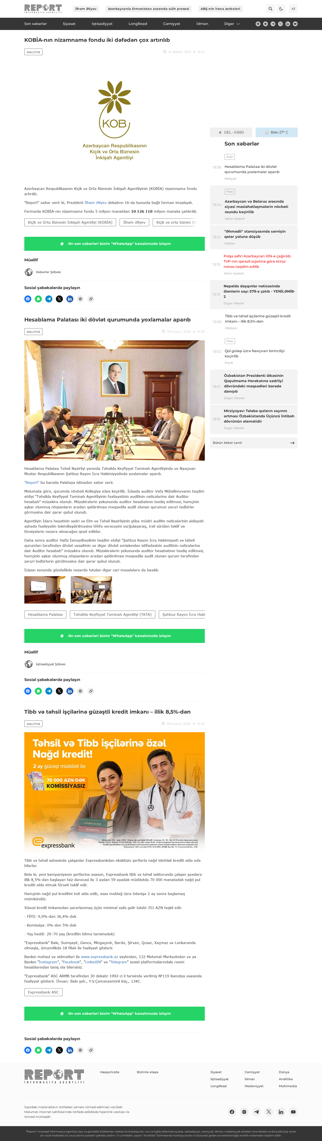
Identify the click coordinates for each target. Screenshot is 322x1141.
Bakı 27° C (279, 132)
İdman (250, 1079)
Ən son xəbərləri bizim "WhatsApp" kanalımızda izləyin (119, 244)
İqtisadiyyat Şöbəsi (50, 664)
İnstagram (48, 962)
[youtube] (295, 23)
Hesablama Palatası (45, 614)
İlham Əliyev (86, 9)
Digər (229, 24)
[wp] (38, 298)
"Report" (31, 482)
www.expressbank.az (99, 957)
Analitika (286, 1079)
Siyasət (216, 1072)
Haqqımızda (109, 1072)
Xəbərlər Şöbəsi (48, 272)
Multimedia (288, 1086)
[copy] (90, 298)
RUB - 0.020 (233, 132)
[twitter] (280, 23)
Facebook (71, 962)
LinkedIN (93, 962)
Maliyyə (33, 52)
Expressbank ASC (43, 992)
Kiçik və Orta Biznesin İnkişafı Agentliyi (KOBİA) (70, 222)
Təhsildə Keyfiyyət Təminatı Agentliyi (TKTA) (113, 614)
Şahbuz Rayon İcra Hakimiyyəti (190, 614)
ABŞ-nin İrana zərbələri (220, 9)
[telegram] (273, 23)
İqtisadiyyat (220, 1079)
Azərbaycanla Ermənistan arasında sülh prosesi (148, 9)
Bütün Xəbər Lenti (227, 443)
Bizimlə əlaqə (147, 1072)
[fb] (258, 23)
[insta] (265, 23)
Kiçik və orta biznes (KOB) (179, 222)
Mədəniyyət (254, 1086)
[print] (80, 298)
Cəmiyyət (252, 1072)
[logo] (43, 8)
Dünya (284, 1072)
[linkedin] (287, 23)
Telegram (119, 962)
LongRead (219, 1086)
